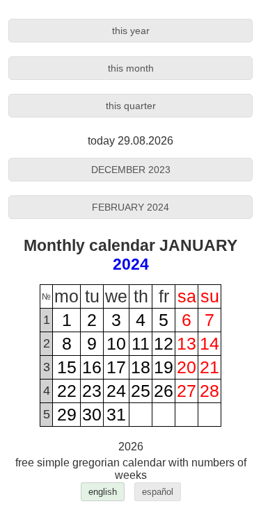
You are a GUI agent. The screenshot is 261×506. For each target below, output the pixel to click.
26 (163, 390)
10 (116, 343)
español (157, 492)
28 (209, 390)
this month (131, 68)
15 (67, 367)
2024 (131, 264)
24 (116, 390)
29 (67, 414)
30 (92, 414)
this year (131, 30)
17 (116, 367)
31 (116, 414)
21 (209, 367)
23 (92, 390)
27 (186, 390)
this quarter (131, 105)
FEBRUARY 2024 (130, 207)
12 (163, 343)
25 (140, 390)
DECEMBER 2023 (131, 169)
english (102, 492)
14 (209, 343)
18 (140, 367)
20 (186, 367)
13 (186, 343)
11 (141, 343)
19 (163, 367)
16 (92, 367)
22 (67, 390)
